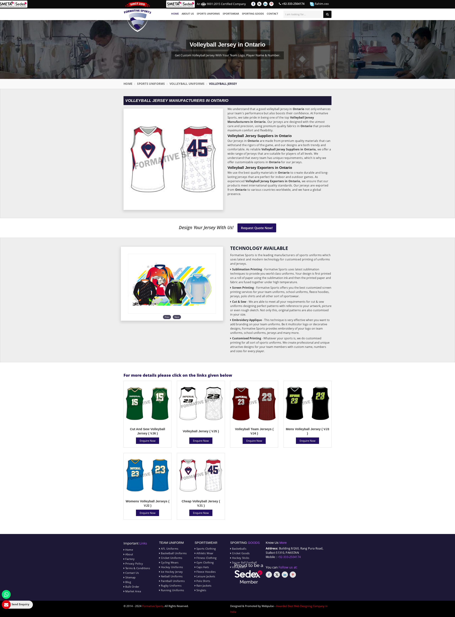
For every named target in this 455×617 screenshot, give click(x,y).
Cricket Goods (240, 553)
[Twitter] (259, 4)
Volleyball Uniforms (187, 84)
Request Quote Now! (257, 228)
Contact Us (131, 573)
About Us (188, 13)
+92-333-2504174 (292, 4)
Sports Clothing (206, 548)
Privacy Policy (133, 563)
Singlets (201, 590)
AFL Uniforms (169, 548)
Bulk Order (131, 586)
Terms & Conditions (137, 568)
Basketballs (238, 548)
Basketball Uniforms (173, 553)
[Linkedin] (265, 4)
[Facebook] (253, 4)
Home (175, 13)
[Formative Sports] (138, 17)
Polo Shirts (203, 581)
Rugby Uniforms (170, 585)
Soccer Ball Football (244, 562)
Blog (127, 582)
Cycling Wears (169, 562)
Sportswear (231, 13)
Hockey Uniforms (171, 567)
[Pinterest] (271, 4)
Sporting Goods (253, 13)
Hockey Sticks (240, 558)
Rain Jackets (203, 585)
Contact (272, 13)
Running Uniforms (172, 590)
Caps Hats (202, 567)
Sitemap (129, 577)
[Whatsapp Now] (6, 594)
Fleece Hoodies (206, 571)
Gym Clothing (205, 562)
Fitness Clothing (206, 558)
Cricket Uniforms (171, 558)
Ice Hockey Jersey (171, 571)
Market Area (132, 591)
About (128, 554)
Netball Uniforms (171, 576)
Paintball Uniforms (172, 581)
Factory (129, 559)
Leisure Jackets (205, 576)
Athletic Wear (204, 553)
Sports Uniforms (208, 13)
